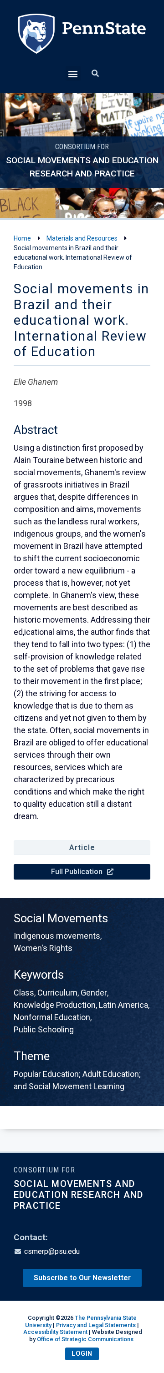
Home (22, 238)
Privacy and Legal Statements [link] (96, 1325)
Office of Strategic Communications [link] (85, 1339)
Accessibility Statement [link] (55, 1331)
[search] (95, 74)
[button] (73, 73)
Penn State (82, 40)
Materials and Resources (82, 238)
